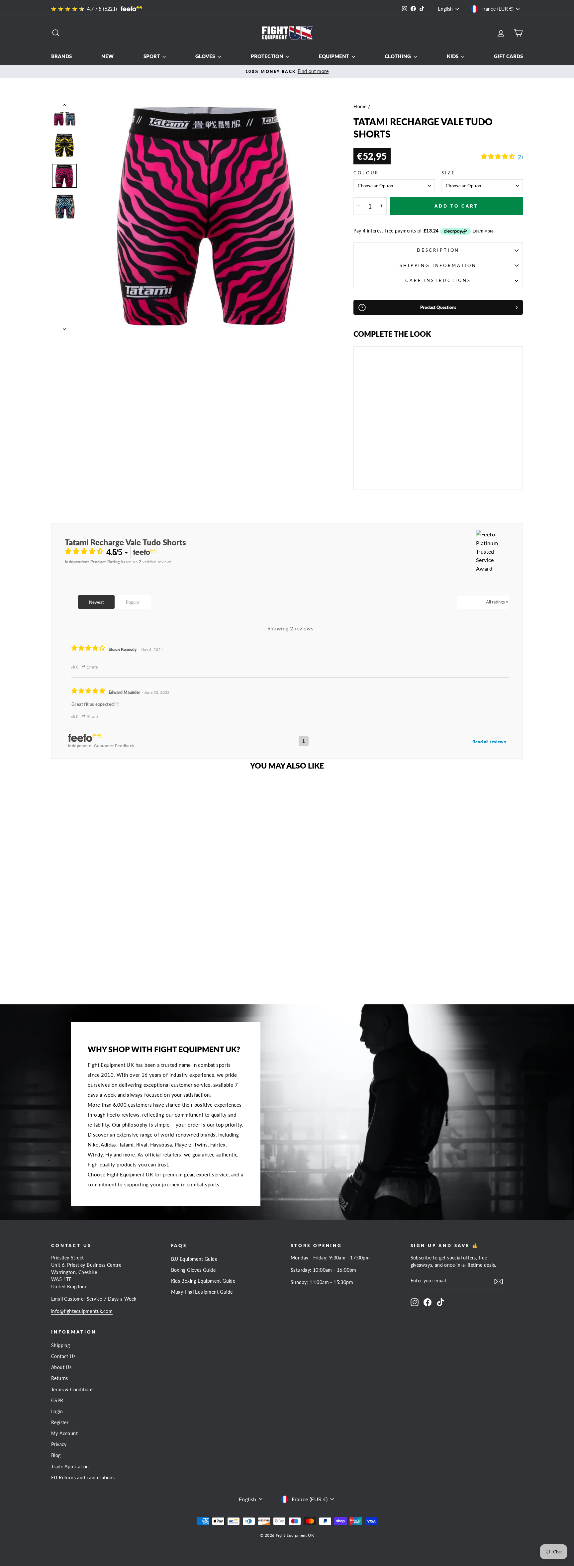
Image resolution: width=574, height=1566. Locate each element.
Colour (366, 172)
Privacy (59, 1444)
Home (360, 106)
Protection (267, 56)
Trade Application (70, 1466)
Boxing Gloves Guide (193, 1270)
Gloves (205, 56)
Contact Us (63, 1356)
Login (57, 1411)
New (107, 56)
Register (59, 1422)
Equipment (334, 56)
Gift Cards (508, 56)
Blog (56, 1455)
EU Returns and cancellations (83, 1477)
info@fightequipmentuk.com (82, 1311)
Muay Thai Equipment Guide (202, 1292)
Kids (453, 56)
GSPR (57, 1400)
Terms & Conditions (72, 1389)
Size (448, 172)
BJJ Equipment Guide (194, 1259)
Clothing (398, 56)
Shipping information (438, 265)
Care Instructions (438, 280)
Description (438, 250)
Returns (59, 1378)
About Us (61, 1367)
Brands (61, 56)
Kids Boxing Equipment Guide (203, 1281)
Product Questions (438, 307)
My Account (64, 1433)
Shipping (60, 1345)
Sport (152, 56)
